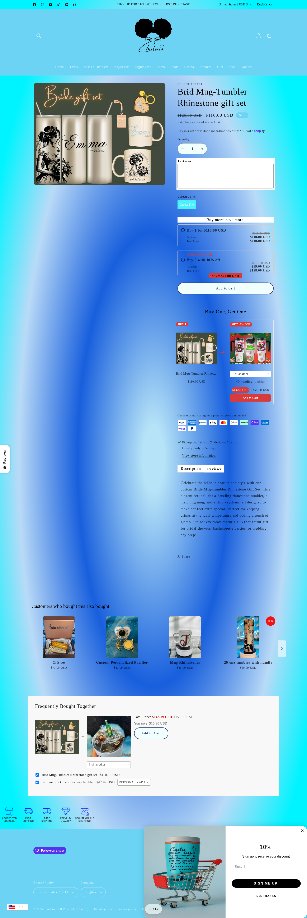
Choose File (187, 204)
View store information (199, 455)
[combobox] (250, 374)
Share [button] (186, 556)
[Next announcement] (200, 4)
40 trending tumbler (250, 381)
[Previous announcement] (106, 4)
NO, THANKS (266, 896)
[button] (38, 35)
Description (191, 468)
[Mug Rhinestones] (185, 637)
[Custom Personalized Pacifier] (122, 637)
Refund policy (103, 909)
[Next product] (282, 648)
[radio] (225, 235)
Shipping (183, 122)
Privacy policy (127, 909)
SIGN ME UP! (266, 883)
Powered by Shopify (76, 909)
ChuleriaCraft (53, 909)
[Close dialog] (302, 830)
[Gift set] (59, 637)
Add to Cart (250, 397)
